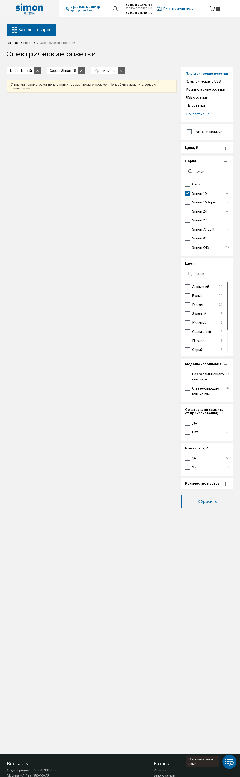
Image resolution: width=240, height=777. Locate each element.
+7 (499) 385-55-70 (139, 13)
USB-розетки (196, 97)
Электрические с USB (203, 81)
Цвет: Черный (21, 71)
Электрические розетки (207, 73)
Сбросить (207, 501)
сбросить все (104, 71)
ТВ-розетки (195, 105)
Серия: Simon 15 (63, 71)
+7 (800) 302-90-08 (139, 5)
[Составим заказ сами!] (229, 762)
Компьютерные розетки (205, 89)
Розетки (160, 770)
